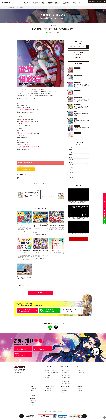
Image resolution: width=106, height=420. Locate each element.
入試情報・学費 (33, 388)
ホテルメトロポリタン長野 (26, 133)
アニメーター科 (64, 368)
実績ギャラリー (80, 370)
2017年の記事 (78, 169)
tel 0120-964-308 (18, 372)
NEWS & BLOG (33, 400)
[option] (30, 416)
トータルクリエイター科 (66, 377)
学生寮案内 (33, 395)
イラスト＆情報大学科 (66, 383)
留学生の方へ (80, 392)
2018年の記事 (78, 167)
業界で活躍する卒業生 (81, 368)
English (90, 1)
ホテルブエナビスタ (24, 121)
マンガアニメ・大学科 (66, 381)
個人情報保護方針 (34, 405)
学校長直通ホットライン (35, 404)
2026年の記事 (78, 147)
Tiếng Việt (104, 1)
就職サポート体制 (49, 388)
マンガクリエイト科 (65, 372)
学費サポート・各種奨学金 (35, 392)
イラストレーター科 (65, 370)
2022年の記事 (78, 157)
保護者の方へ (80, 393)
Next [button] (84, 416)
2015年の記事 (78, 174)
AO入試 (32, 390)
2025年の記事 (78, 149)
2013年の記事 (78, 179)
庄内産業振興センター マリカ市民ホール (29, 146)
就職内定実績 (49, 390)
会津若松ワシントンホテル (26, 109)
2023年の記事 (78, 154)
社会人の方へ (80, 390)
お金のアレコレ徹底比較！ (35, 393)
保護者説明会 (64, 390)
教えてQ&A (48, 375)
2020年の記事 (78, 162)
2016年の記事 (78, 172)
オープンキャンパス (65, 388)
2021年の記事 (78, 159)
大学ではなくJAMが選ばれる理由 (52, 372)
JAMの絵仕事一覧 (81, 372)
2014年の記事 (78, 177)
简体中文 (93, 1)
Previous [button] (21, 416)
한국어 (100, 1)
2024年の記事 (78, 152)
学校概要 (48, 377)
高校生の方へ (80, 388)
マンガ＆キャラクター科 (66, 375)
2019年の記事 (78, 164)
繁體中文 (97, 1)
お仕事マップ (49, 368)
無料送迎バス (64, 392)
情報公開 (32, 402)
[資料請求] (104, 208)
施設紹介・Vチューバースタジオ (52, 370)
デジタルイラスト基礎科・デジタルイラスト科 (69, 380)
